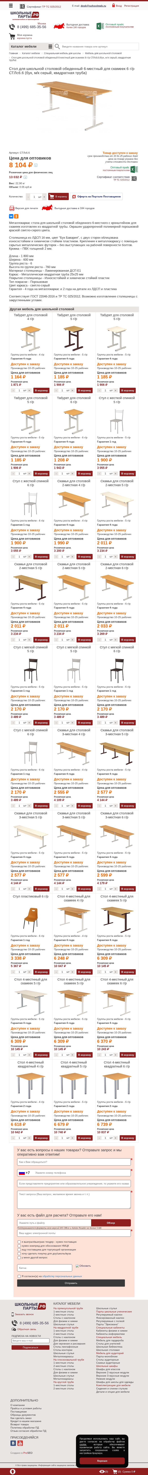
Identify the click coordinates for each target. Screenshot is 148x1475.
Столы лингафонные (65, 1346)
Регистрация (131, 5)
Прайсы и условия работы (26, 1408)
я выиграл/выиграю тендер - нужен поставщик (49, 1241)
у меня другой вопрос (34, 1257)
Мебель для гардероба (110, 1340)
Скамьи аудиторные (108, 1362)
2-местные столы (63, 1314)
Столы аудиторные (107, 1359)
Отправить (71, 1283)
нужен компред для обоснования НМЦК (45, 1245)
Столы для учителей (108, 1343)
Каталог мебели (23, 46)
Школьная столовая (108, 1349)
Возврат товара (19, 1424)
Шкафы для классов (108, 1369)
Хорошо (102, 1460)
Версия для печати (26, 208)
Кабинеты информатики (110, 1333)
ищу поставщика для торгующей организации (49, 1249)
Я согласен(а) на (52, 1276)
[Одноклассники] (16, 216)
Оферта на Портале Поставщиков (99, 196)
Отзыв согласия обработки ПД (28, 1430)
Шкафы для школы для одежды (115, 1382)
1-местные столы (63, 1311)
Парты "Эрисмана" (107, 1324)
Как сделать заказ (20, 1418)
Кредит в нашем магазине (25, 1421)
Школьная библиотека (109, 1346)
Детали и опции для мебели (113, 1391)
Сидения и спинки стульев (111, 1388)
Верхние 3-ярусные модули (112, 1375)
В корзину (61, 196)
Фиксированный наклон (110, 1317)
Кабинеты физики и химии (111, 1330)
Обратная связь (26, 1329)
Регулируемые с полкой (110, 1321)
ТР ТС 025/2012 (113, 178)
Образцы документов (23, 1414)
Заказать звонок (24, 1314)
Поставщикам (18, 1411)
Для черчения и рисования (69, 1343)
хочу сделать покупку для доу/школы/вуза (46, 1253)
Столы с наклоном (64, 1317)
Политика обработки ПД (24, 1427)
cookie (83, 1444)
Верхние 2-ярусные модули (112, 1372)
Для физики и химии (65, 1321)
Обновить (85, 1265)
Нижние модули (105, 1378)
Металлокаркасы (63, 1356)
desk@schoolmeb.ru (93, 5)
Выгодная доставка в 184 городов (74, 208)
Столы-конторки (62, 1349)
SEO (27, 1452)
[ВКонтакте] (11, 216)
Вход (119, 5)
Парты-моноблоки (106, 1356)
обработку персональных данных (62, 1276)
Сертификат (44, 6)
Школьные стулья (63, 1324)
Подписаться (30, 1347)
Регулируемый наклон (109, 1314)
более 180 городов (77, 26)
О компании (17, 1405)
